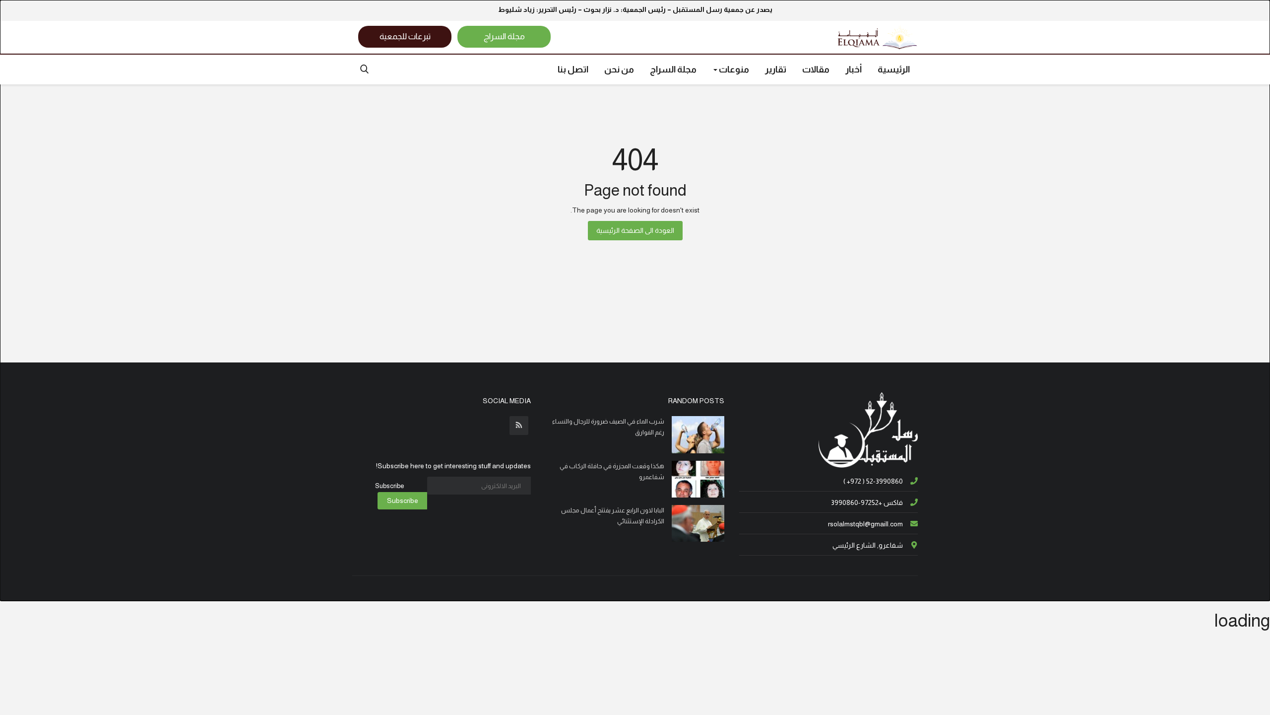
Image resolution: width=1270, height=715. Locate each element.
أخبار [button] (853, 69)
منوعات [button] (733, 69)
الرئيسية (894, 69)
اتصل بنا (573, 69)
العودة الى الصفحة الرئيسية (635, 230)
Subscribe (402, 500)
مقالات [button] (815, 69)
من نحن (619, 69)
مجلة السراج (673, 69)
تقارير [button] (775, 69)
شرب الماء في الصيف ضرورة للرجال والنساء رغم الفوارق (608, 427)
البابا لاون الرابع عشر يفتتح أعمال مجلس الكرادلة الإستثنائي (612, 515)
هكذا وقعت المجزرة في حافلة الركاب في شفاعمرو (612, 471)
